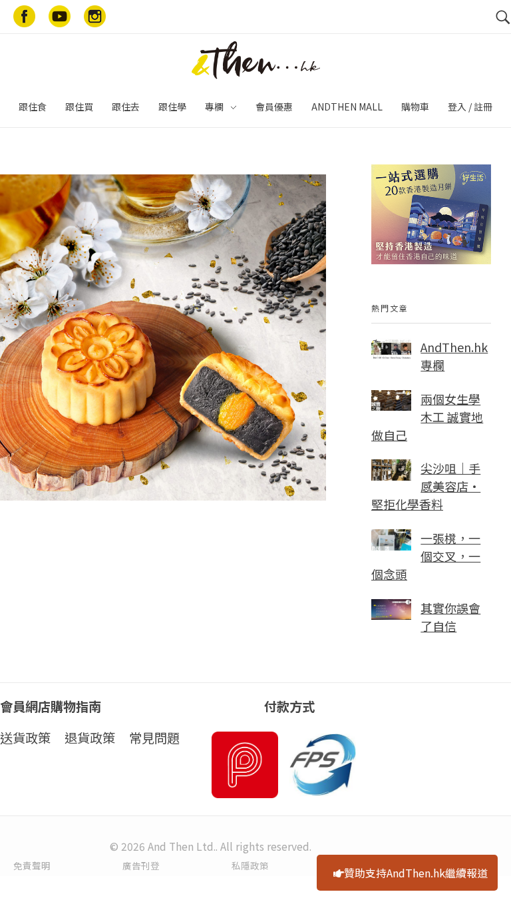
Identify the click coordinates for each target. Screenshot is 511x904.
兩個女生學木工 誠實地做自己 (427, 416)
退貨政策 (90, 737)
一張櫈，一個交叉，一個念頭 (425, 555)
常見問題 (154, 737)
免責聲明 (32, 865)
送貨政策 (25, 737)
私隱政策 (250, 865)
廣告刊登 (141, 865)
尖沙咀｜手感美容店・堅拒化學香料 (425, 486)
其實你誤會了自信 (450, 616)
